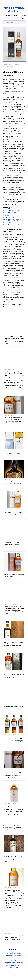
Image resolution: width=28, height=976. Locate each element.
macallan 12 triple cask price (10, 212)
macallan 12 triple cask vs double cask (13, 221)
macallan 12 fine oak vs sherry (11, 210)
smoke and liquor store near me (14, 962)
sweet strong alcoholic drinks (14, 952)
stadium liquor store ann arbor (14, 955)
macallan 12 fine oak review (10, 209)
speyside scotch (14, 960)
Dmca (4, 974)
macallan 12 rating (7, 222)
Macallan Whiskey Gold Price (14, 9)
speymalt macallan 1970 (14, 957)
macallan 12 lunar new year (10, 226)
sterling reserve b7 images (14, 953)
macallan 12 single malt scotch (11, 224)
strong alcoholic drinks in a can (14, 958)
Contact (9, 974)
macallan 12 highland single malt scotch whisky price (13, 214)
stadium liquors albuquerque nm (14, 964)
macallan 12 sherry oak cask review (12, 219)
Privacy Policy (15, 974)
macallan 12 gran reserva (9, 217)
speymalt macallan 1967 (14, 967)
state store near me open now (14, 965)
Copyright (22, 974)
